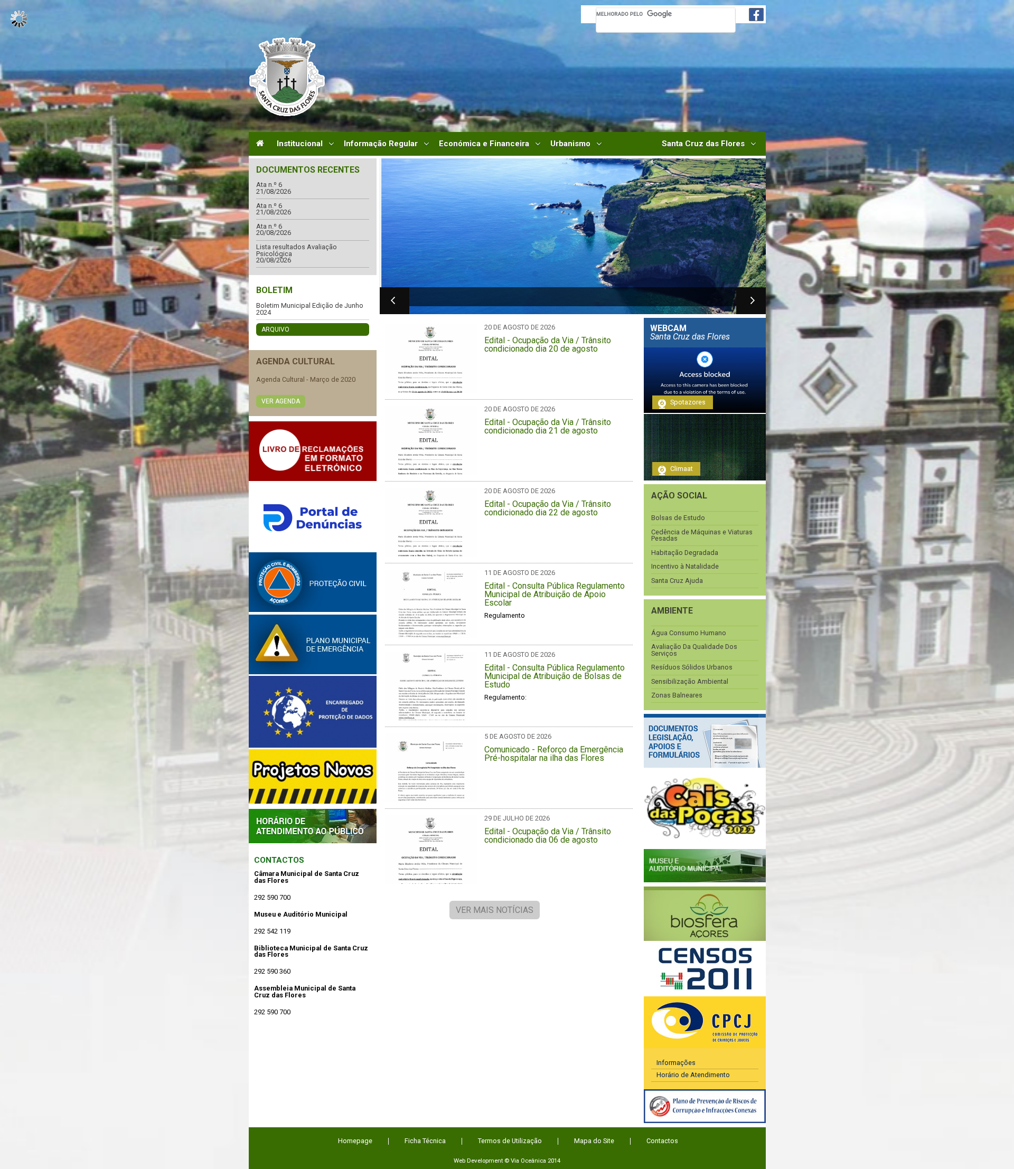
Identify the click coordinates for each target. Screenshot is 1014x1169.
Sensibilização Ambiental (689, 681)
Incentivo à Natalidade (685, 566)
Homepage (355, 1141)
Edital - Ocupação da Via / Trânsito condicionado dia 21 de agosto (547, 426)
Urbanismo (570, 144)
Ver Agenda (280, 401)
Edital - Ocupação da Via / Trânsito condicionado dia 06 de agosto (547, 835)
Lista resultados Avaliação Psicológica (296, 250)
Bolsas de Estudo (678, 518)
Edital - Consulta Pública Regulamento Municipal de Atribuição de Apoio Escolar (554, 594)
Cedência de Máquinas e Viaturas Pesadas (702, 535)
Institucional (300, 144)
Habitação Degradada (684, 553)
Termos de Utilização (510, 1141)
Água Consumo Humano (688, 633)
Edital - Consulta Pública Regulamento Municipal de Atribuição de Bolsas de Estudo (554, 676)
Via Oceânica (528, 1160)
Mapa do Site (594, 1141)
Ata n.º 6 (269, 185)
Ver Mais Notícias (494, 910)
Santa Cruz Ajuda (677, 581)
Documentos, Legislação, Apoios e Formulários (705, 741)
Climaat (681, 469)
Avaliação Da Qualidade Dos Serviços (694, 650)
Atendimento (313, 826)
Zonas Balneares (676, 695)
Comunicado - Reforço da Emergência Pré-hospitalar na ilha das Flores (553, 754)
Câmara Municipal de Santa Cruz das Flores (287, 77)
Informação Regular (381, 144)
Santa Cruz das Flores (703, 144)
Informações (676, 1063)
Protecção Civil (313, 582)
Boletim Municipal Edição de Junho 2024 (309, 309)
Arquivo (275, 329)
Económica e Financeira (484, 144)
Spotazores (688, 402)
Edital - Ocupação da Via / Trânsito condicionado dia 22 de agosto (547, 508)
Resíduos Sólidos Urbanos (692, 667)
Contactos (279, 860)
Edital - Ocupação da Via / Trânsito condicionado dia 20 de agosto (547, 344)
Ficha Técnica (425, 1141)
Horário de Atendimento (693, 1075)
